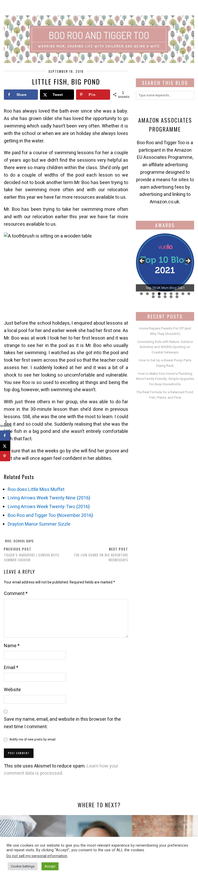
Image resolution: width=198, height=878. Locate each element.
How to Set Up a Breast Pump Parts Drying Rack (165, 363)
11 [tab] (159, 296)
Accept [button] (50, 866)
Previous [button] (142, 261)
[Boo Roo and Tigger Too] (99, 31)
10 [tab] (153, 296)
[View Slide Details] (165, 262)
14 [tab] (177, 296)
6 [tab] (171, 293)
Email (11, 667)
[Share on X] (5, 446)
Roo (8, 541)
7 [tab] (177, 293)
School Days (23, 541)
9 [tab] (188, 293)
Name (12, 645)
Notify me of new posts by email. (33, 739)
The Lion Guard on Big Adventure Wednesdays (101, 554)
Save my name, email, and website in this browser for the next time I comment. (62, 723)
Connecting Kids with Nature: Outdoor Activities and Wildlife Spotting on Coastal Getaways (165, 347)
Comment (16, 593)
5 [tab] (165, 293)
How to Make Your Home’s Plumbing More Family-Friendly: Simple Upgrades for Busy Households (165, 379)
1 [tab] (141, 293)
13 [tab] (171, 296)
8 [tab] (183, 293)
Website (12, 689)
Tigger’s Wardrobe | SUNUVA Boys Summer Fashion (31, 554)
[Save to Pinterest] (5, 456)
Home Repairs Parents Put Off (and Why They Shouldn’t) (165, 331)
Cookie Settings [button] (23, 866)
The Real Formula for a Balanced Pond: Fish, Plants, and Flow (165, 395)
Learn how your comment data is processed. (61, 770)
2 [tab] (147, 293)
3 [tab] (153, 293)
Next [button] (188, 261)
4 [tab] (159, 293)
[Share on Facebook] (5, 435)
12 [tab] (165, 296)
